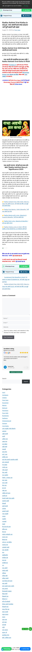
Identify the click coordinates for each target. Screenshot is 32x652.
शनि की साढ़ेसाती (6, 601)
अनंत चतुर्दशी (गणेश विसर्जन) (9, 428)
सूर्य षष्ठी (4, 625)
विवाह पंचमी (4, 594)
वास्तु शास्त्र (5, 588)
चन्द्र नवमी (4, 483)
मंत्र (3, 552)
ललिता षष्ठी (4, 575)
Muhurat (4, 408)
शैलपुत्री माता (5, 606)
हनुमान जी (4, 632)
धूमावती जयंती (5, 511)
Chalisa (4, 397)
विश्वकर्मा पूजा (5, 596)
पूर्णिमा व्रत (4, 529)
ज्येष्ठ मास (4, 490)
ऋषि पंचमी (4, 446)
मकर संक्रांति (5, 550)
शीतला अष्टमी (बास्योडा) (7, 604)
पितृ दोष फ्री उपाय (6, 526)
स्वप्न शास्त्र (5, 630)
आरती (3, 436)
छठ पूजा (4, 488)
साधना (3, 617)
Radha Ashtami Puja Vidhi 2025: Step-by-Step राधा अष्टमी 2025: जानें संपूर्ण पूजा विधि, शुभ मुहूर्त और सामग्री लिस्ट (15, 203)
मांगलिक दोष (5, 557)
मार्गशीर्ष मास (5, 563)
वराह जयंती (4, 583)
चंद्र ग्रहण (4, 480)
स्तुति (3, 627)
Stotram (4, 423)
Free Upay (5, 400)
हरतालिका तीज (5, 635)
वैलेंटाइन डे (4, 599)
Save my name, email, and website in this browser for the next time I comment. (16, 331)
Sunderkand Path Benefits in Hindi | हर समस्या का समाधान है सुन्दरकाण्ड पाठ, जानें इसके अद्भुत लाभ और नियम (15, 280)
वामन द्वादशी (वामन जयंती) (8, 586)
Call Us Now (25, 649)
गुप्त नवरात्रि (5, 475)
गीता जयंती (4, 472)
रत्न (3, 565)
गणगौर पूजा (4, 467)
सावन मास (4, 619)
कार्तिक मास (5, 457)
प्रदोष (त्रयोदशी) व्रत (7, 534)
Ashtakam (5, 395)
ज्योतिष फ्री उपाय (6, 493)
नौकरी (3, 524)
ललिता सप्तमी (5, 578)
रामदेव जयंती (5, 570)
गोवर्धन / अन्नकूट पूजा (7, 477)
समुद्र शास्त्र (5, 614)
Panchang (5, 410)
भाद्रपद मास (5, 545)
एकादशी (4, 449)
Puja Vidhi (5, 413)
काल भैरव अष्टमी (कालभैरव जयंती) (10, 459)
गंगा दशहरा (4, 465)
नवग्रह (3, 516)
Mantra (4, 405)
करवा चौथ (4, 452)
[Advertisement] (16, 103)
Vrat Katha (5, 426)
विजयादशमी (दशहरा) (7, 591)
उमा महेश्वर (4, 444)
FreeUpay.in (12, 65)
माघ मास (4, 560)
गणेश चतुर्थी (5, 470)
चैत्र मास (4, 485)
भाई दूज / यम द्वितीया (7, 542)
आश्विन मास (5, 439)
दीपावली (4, 503)
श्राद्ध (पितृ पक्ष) (5, 609)
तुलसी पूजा (4, 495)
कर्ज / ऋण (4, 454)
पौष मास (4, 532)
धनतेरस (4, 508)
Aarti (3, 392)
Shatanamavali (6, 421)
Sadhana (5, 418)
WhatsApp (7, 649)
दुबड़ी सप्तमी (5, 506)
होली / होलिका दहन (6, 637)
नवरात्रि (4, 519)
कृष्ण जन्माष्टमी (5, 462)
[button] (27, 367)
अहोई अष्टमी (5, 434)
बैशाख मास (4, 539)
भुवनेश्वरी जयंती (5, 547)
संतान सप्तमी (5, 612)
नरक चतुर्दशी (5, 514)
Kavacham (5, 403)
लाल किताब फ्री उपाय (7, 581)
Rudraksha (5, 415)
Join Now (27, 10)
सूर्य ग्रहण (4, 622)
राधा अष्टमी (4, 568)
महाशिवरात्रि (5, 555)
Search (4, 378)
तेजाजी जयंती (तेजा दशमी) (8, 498)
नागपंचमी (4, 521)
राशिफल (4, 573)
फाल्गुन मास (5, 537)
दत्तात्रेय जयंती (5, 501)
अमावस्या (4, 431)
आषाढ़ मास (4, 441)
